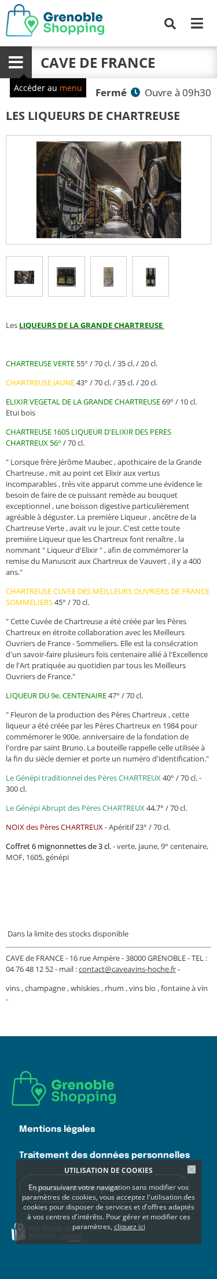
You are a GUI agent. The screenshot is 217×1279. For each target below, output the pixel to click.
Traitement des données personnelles (104, 1155)
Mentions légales (57, 1129)
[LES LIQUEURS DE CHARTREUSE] (108, 189)
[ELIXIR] (108, 276)
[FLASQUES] (66, 276)
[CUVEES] (151, 276)
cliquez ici (129, 1226)
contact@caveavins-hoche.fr (127, 969)
